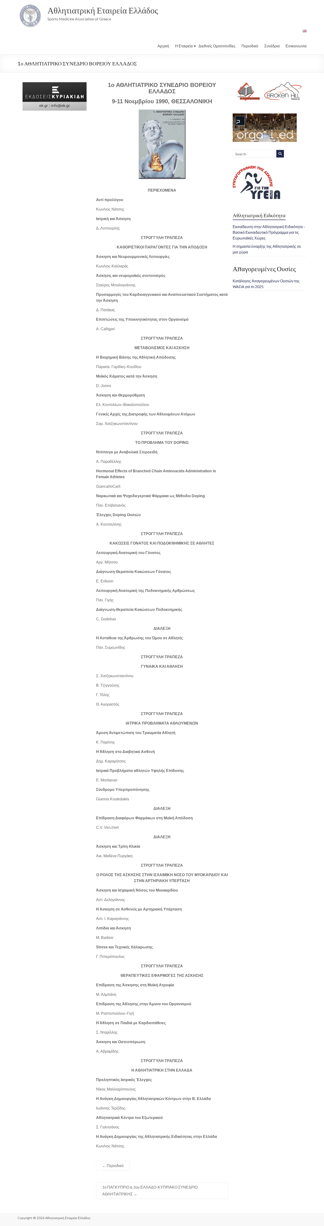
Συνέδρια (272, 46)
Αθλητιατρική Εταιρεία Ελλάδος (102, 10)
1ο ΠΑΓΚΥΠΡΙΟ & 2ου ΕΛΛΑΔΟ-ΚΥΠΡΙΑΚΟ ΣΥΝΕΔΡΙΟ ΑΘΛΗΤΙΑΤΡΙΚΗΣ (150, 1190)
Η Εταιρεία (184, 46)
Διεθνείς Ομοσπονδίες (217, 46)
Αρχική (163, 46)
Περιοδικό (249, 46)
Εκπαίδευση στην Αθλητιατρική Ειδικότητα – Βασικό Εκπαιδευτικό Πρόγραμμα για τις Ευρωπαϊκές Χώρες (269, 232)
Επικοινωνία (296, 46)
